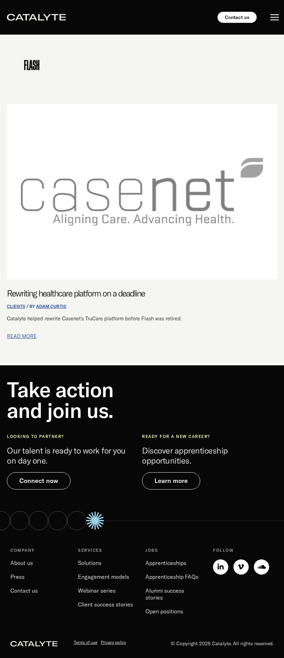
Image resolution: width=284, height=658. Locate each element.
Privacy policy (113, 642)
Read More (22, 335)
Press (17, 576)
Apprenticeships (165, 562)
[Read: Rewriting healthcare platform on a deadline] (142, 191)
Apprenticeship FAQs (171, 576)
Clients (16, 306)
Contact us (24, 590)
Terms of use (85, 642)
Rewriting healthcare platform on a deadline (76, 293)
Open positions (164, 611)
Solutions (89, 562)
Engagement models (103, 576)
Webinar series (97, 590)
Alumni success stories (164, 594)
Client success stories (105, 604)
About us (21, 562)
